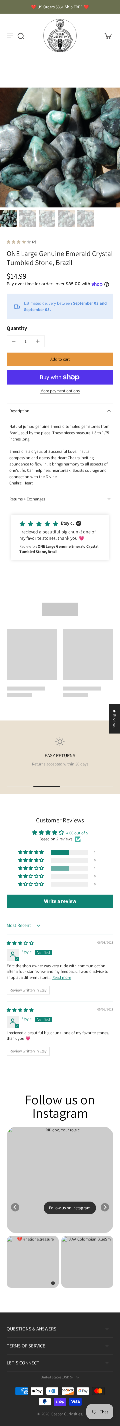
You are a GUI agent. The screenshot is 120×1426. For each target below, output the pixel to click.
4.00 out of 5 (77, 833)
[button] (60, 359)
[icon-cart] (106, 35)
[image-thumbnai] (8, 218)
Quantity (17, 328)
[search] (20, 35)
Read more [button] (61, 977)
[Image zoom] (60, 147)
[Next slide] (105, 1207)
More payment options (60, 391)
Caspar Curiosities (66, 1414)
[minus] (13, 341)
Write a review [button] (60, 901)
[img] (20, 943)
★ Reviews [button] (114, 718)
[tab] (53, 1283)
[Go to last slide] (15, 1207)
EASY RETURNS (60, 755)
